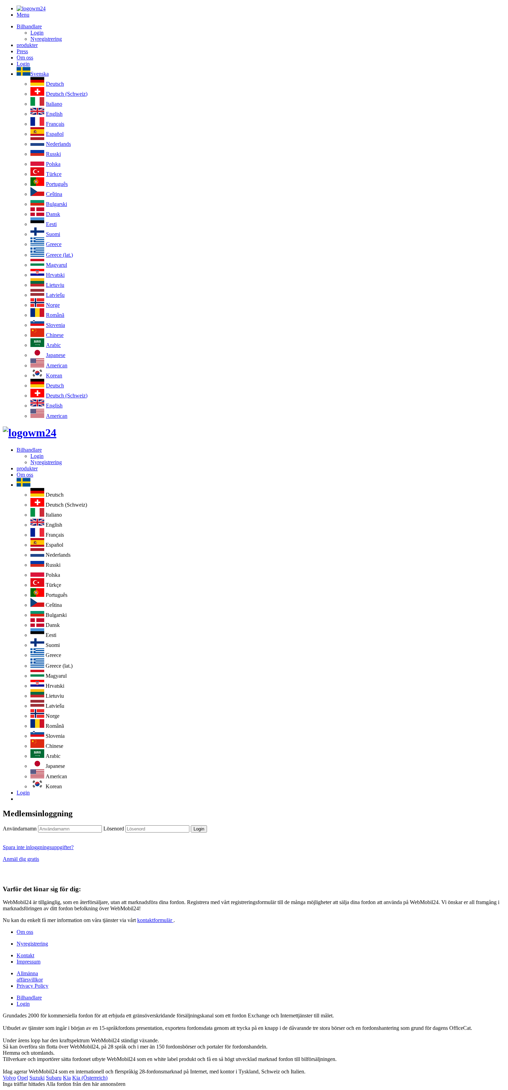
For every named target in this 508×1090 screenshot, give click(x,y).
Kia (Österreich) (89, 1078)
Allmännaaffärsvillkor (30, 976)
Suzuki (37, 1078)
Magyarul (56, 265)
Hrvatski (55, 275)
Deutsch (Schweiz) (66, 94)
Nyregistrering (46, 39)
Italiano (54, 104)
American (56, 365)
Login (37, 33)
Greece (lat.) (59, 255)
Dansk (53, 214)
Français (55, 124)
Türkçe (54, 174)
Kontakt (25, 955)
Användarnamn (20, 828)
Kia (67, 1078)
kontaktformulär (155, 920)
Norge (53, 305)
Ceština (54, 194)
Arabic (53, 345)
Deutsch (55, 84)
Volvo (9, 1078)
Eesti (51, 224)
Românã (55, 315)
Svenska (39, 74)
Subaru (54, 1078)
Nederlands (58, 144)
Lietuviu (55, 285)
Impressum (28, 962)
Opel (22, 1078)
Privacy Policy (32, 986)
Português (57, 184)
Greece (54, 244)
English (54, 114)
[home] (29, 432)
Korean (54, 375)
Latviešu (55, 295)
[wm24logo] (31, 8)
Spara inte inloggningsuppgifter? (38, 847)
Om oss (25, 57)
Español (55, 134)
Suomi (53, 234)
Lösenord (113, 828)
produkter (27, 45)
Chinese (55, 335)
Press (22, 51)
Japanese (55, 355)
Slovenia (55, 325)
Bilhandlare (29, 26)
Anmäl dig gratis (21, 859)
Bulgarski (56, 204)
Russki (53, 154)
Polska (53, 164)
